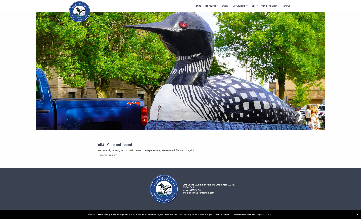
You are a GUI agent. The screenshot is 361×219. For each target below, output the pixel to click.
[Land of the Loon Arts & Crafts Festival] (79, 11)
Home (198, 5)
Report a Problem (107, 155)
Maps (253, 5)
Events (225, 5)
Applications (239, 5)
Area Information (269, 5)
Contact (286, 5)
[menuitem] (198, 6)
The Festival (210, 5)
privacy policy (265, 214)
